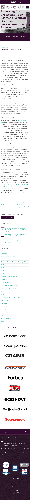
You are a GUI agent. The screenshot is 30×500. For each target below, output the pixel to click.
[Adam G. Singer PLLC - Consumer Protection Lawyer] (13, 7)
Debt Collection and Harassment (10, 285)
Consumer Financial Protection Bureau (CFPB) (13, 262)
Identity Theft (4, 47)
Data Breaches (5, 282)
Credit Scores (4, 274)
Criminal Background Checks (9, 276)
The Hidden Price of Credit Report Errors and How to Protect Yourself (16, 235)
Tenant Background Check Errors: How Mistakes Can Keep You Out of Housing (15, 228)
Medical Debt (4, 306)
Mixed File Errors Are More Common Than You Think (16, 241)
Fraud (2, 294)
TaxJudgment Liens (6, 318)
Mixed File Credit (5, 312)
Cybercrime (4, 279)
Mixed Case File (5, 309)
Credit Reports (5, 271)
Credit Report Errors (6, 205)
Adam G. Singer (15, 478)
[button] (27, 7)
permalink (3, 199)
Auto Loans (4, 253)
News (2, 315)
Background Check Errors (8, 256)
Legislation (4, 303)
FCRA (2, 291)
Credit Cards (4, 265)
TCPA (2, 321)
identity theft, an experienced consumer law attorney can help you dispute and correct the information (14, 186)
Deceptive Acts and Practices (9, 288)
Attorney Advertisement (8, 443)
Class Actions (5, 259)
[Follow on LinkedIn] (2, 441)
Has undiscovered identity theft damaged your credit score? (23, 205)
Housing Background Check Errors (10, 297)
